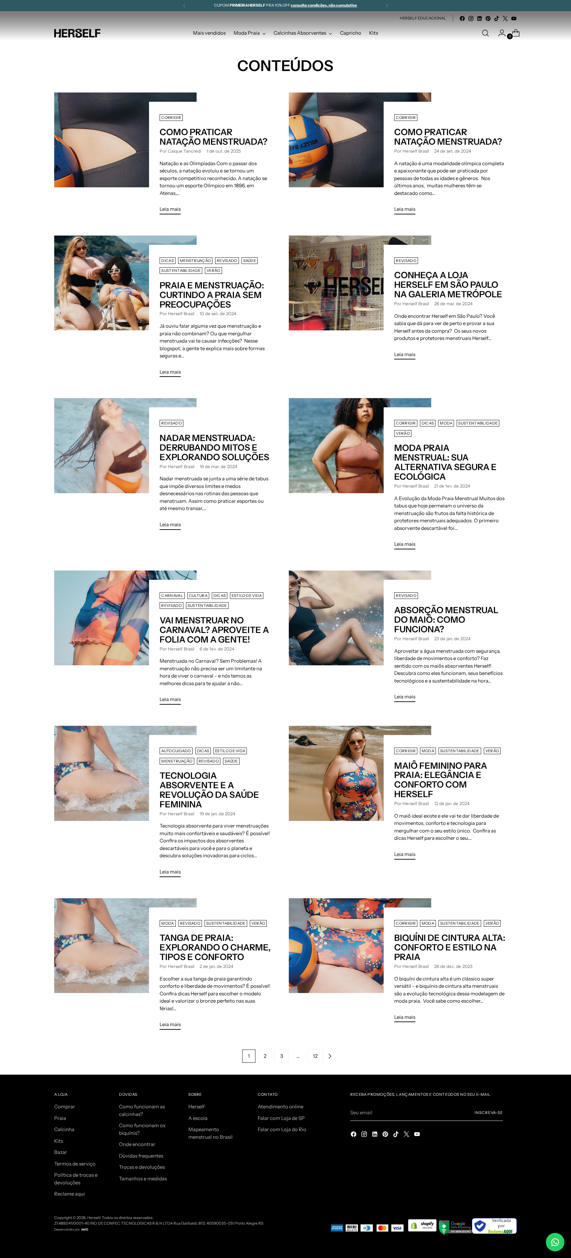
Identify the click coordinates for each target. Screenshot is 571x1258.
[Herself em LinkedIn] (479, 18)
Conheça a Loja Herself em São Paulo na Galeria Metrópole (448, 285)
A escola (198, 1118)
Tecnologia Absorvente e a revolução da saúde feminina (209, 790)
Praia (60, 1118)
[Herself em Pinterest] (488, 18)
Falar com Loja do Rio (282, 1129)
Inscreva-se (489, 1112)
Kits (58, 1141)
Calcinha (64, 1129)
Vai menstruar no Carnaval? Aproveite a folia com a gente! (214, 630)
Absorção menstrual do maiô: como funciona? (446, 620)
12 (315, 1056)
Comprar (64, 1106)
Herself (196, 1106)
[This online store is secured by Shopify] (423, 1233)
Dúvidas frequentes (141, 1156)
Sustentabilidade (181, 270)
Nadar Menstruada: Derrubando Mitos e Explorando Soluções (214, 447)
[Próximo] (386, 5)
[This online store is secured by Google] (455, 1233)
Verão (213, 270)
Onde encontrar (137, 1144)
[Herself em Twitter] (505, 18)
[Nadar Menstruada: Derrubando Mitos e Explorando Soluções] (125, 466)
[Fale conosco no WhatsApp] (555, 1242)
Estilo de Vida (247, 595)
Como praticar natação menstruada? (213, 137)
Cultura (198, 595)
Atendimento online (280, 1106)
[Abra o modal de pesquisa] (485, 33)
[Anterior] (184, 5)
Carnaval (172, 595)
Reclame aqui (69, 1194)
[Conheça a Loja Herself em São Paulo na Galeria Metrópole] (360, 300)
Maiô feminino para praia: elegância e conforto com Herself (440, 780)
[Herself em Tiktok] (497, 18)
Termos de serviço (74, 1164)
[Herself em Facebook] (462, 18)
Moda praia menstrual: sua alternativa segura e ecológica (445, 462)
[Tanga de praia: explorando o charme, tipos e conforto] (125, 966)
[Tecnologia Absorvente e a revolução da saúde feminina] (125, 804)
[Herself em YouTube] (514, 18)
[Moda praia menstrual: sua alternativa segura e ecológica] (360, 476)
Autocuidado (176, 751)
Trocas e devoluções (142, 1167)
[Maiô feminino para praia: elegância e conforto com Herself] (360, 795)
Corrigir (171, 117)
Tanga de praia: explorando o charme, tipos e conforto (215, 947)
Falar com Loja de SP (281, 1118)
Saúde (249, 260)
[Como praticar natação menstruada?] (125, 156)
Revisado (227, 260)
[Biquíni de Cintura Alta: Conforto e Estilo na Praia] (360, 963)
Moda (446, 423)
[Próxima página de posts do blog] (330, 1056)
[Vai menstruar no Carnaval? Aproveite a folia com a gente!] (125, 640)
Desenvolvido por (67, 1229)
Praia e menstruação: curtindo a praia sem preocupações (212, 295)
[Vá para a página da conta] (499, 33)
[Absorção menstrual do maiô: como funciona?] (360, 639)
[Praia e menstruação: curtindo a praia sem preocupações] (125, 309)
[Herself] (77, 33)
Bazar (60, 1152)
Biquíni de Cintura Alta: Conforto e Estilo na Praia (449, 947)
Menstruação (195, 260)
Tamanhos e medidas (143, 1178)
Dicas (167, 260)
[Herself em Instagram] (471, 18)
